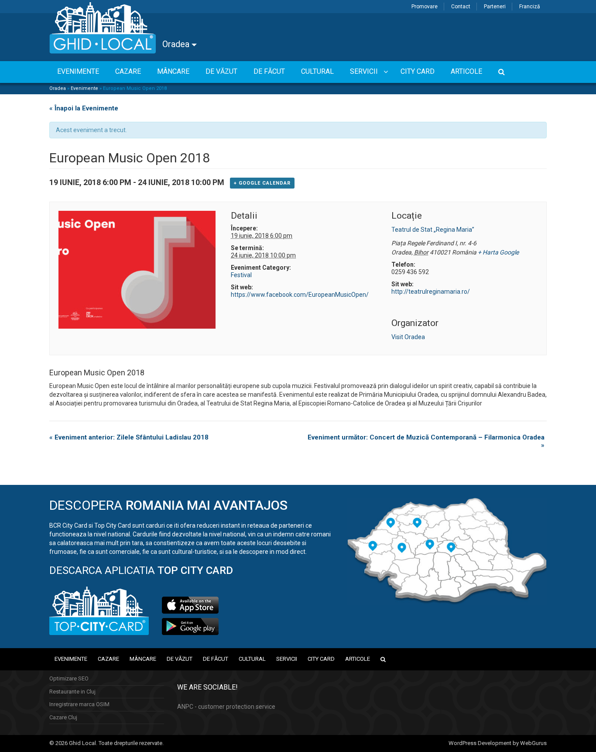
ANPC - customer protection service (226, 706)
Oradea (177, 44)
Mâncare (143, 659)
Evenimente (84, 88)
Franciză (529, 6)
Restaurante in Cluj (72, 691)
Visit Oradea (408, 336)
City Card (321, 659)
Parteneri (495, 6)
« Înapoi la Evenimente (83, 108)
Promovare (424, 6)
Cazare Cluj (63, 717)
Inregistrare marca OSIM (79, 704)
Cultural (252, 659)
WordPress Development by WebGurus (498, 743)
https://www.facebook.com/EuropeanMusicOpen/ (300, 294)
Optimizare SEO (69, 678)
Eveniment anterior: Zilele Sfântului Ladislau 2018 (129, 437)
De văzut (179, 659)
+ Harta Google (498, 252)
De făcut (215, 659)
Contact (460, 6)
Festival (241, 274)
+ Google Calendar (262, 183)
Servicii (286, 659)
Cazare (108, 659)
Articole (357, 659)
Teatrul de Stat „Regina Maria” (432, 229)
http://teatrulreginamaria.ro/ (430, 291)
